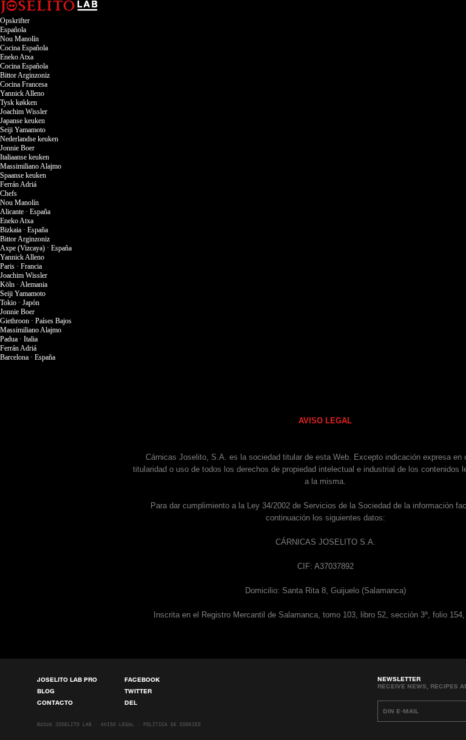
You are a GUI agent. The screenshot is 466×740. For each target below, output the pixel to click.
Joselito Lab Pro (67, 679)
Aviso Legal (117, 724)
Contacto (55, 702)
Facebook (142, 679)
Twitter (138, 691)
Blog (46, 691)
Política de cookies (172, 724)
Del (130, 702)
